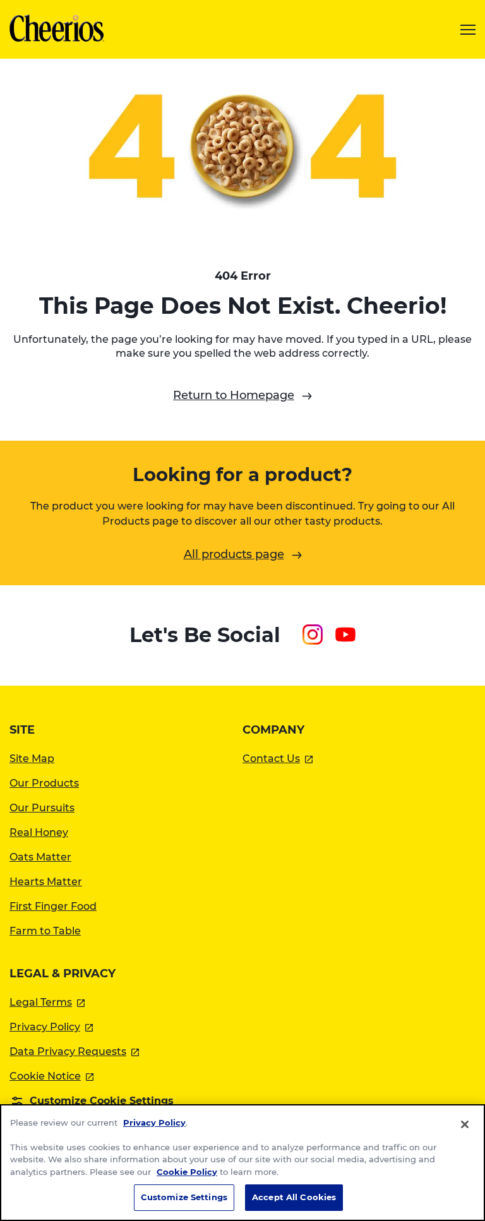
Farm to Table (45, 931)
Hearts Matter (45, 882)
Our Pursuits (42, 808)
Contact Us (277, 759)
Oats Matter (40, 857)
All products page (234, 554)
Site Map (31, 759)
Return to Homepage (233, 395)
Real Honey (38, 832)
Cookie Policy (187, 1172)
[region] (242, 1162)
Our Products (44, 783)
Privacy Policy (51, 1027)
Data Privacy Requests (74, 1051)
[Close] (465, 1124)
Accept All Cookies (294, 1197)
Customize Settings (184, 1197)
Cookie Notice (51, 1076)
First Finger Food (53, 906)
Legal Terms (47, 1002)
